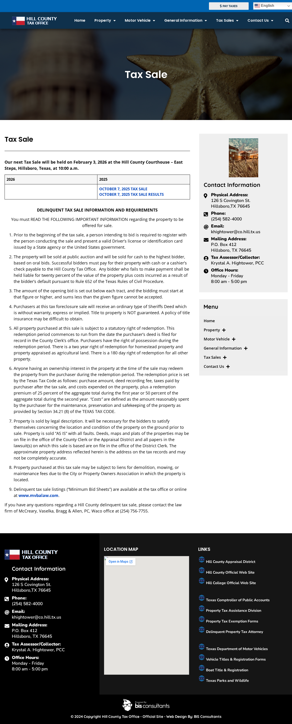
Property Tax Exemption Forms (231, 621)
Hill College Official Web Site (230, 582)
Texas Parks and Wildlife (227, 680)
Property (102, 20)
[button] (287, 20)
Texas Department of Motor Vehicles (236, 648)
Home (79, 20)
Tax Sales (225, 20)
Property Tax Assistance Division (233, 610)
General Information (183, 20)
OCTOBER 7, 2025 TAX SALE (123, 188)
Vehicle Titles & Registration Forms (235, 659)
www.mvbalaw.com (38, 495)
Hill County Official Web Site (230, 572)
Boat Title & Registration (226, 670)
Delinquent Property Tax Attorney (234, 631)
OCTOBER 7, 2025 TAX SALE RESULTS (131, 194)
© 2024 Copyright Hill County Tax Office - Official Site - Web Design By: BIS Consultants (146, 716)
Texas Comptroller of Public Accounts (237, 600)
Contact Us (258, 20)
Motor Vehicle (138, 20)
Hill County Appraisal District (230, 561)
